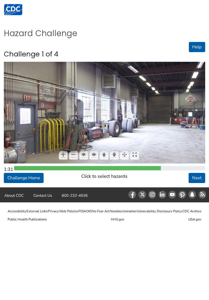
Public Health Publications (27, 219)
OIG (89, 211)
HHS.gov (117, 219)
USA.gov (194, 219)
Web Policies (68, 211)
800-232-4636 (75, 195)
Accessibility (17, 211)
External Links (37, 211)
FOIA (82, 211)
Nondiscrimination (123, 211)
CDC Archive (191, 211)
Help (197, 47)
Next (197, 178)
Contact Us (42, 195)
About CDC (14, 195)
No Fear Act (101, 211)
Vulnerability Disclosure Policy (159, 211)
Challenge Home (23, 178)
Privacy (53, 211)
